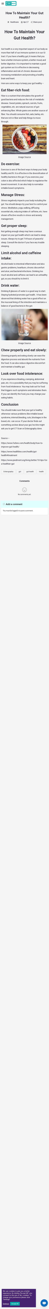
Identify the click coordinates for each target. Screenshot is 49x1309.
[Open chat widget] (44, 1303)
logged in (15, 511)
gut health (30, 471)
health (41, 471)
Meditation (13, 208)
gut (20, 471)
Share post (37, 22)
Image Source (24, 157)
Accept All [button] (15, 1304)
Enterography (31, 428)
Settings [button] (6, 1304)
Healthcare (14, 22)
